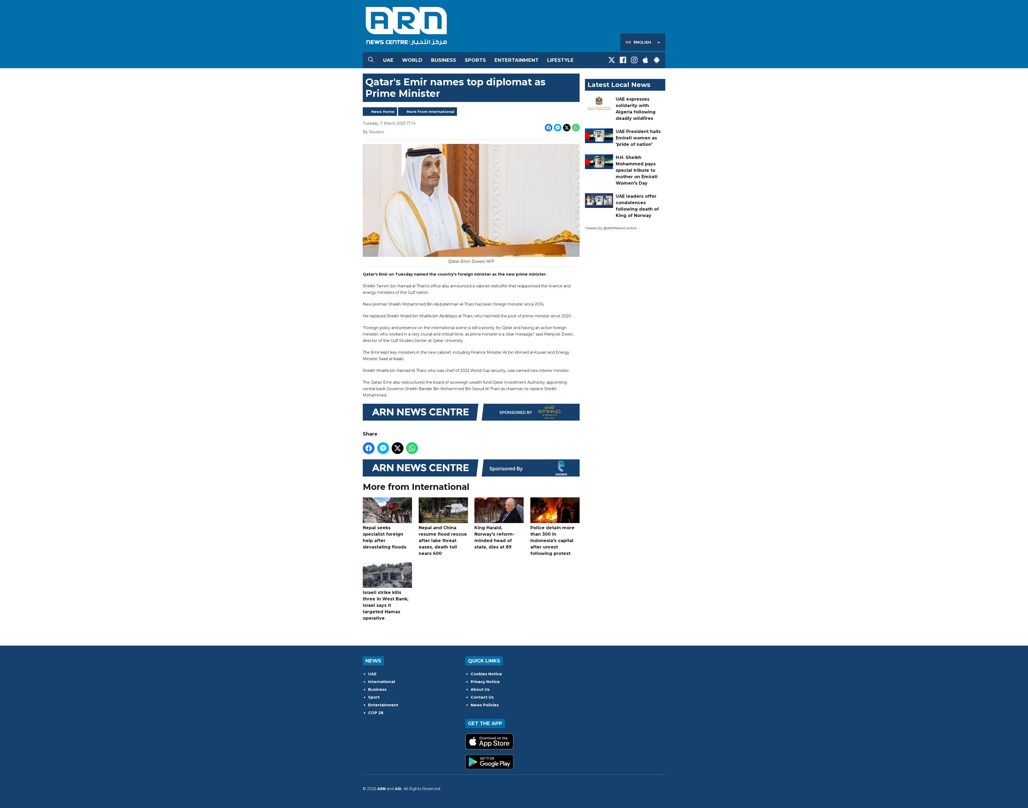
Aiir (398, 788)
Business (443, 60)
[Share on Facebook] (548, 127)
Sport (374, 697)
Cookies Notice (486, 674)
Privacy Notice (485, 681)
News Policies (485, 705)
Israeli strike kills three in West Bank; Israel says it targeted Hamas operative (385, 605)
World (412, 60)
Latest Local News (619, 85)
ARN (381, 788)
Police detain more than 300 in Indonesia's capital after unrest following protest (552, 540)
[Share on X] (566, 127)
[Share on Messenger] (557, 127)
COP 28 (375, 712)
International (381, 681)
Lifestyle (560, 60)
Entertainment (516, 60)
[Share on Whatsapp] (576, 127)
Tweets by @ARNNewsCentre (611, 228)
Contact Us (482, 697)
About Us (480, 689)
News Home (382, 111)
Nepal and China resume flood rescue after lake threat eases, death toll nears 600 (443, 540)
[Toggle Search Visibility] (371, 60)
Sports (475, 60)
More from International (430, 111)
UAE (388, 60)
